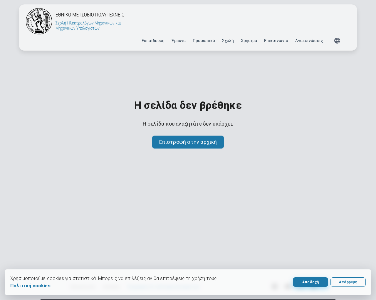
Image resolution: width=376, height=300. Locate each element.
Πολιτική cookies (30, 286)
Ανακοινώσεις (309, 40)
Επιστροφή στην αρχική (188, 142)
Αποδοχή (310, 282)
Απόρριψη (348, 282)
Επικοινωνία (276, 40)
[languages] (337, 40)
